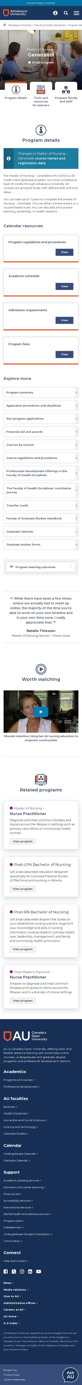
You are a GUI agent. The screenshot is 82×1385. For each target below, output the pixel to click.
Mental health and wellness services (26, 1214)
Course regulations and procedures (31, 457)
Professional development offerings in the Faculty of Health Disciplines (36, 473)
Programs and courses (18, 1079)
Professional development (21, 1086)
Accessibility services (17, 1200)
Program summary (19, 392)
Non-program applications (25, 418)
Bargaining (10, 1369)
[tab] (16, 92)
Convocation (12, 1240)
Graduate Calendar (20, 531)
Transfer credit (17, 505)
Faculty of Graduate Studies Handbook (34, 518)
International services (17, 1207)
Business (9, 1106)
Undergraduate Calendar (20, 1153)
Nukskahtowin (12, 1227)
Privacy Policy (12, 1374)
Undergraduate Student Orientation (27, 1234)
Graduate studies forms (23, 544)
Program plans (13, 1220)
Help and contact (15, 1260)
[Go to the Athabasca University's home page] (16, 13)
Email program (43, 62)
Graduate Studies (15, 1133)
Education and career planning (23, 1187)
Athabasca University (19, 25)
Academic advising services (21, 1180)
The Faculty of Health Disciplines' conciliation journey (38, 490)
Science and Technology (20, 1127)
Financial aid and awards (24, 431)
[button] (55, 13)
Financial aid (12, 1194)
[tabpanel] (41, 569)
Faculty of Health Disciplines (49, 25)
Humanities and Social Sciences (24, 1120)
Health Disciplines (15, 1113)
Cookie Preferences (14, 1379)
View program (23, 841)
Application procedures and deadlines (33, 405)
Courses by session (20, 444)
